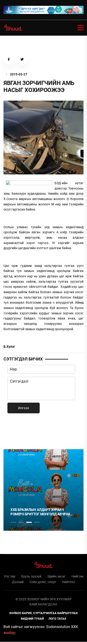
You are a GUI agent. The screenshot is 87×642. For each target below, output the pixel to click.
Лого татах (57, 618)
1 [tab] (13, 430)
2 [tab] (21, 522)
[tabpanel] (43, 490)
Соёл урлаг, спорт (42, 582)
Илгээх (23, 408)
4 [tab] (37, 522)
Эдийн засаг (56, 576)
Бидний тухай (32, 618)
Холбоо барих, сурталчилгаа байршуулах (43, 613)
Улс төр (9, 576)
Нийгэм (77, 576)
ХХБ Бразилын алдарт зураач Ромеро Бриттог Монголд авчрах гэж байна (40, 512)
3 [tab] (29, 522)
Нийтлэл (68, 582)
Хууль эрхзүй (31, 576)
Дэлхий (18, 582)
